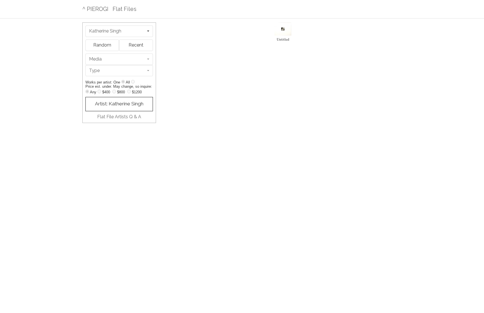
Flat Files (124, 9)
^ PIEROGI (95, 9)
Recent (136, 45)
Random (102, 45)
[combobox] (119, 31)
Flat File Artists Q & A (119, 116)
